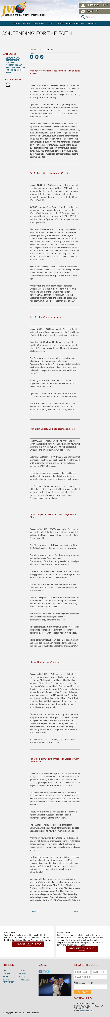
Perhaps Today (14, 65)
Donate (26, 23)
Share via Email (37, 57)
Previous (35, 912)
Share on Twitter (42, 57)
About (17, 23)
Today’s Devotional (75, 23)
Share (32, 53)
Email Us (92, 11)
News (60, 23)
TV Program (39, 23)
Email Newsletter (15, 68)
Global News (13, 58)
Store (51, 23)
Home (6, 971)
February (48, 50)
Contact (92, 23)
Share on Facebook (32, 57)
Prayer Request (97, 5)
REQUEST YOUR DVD (28, 943)
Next (76, 912)
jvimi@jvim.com (86, 1011)
